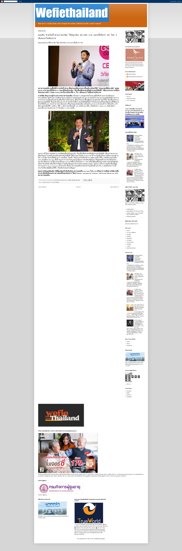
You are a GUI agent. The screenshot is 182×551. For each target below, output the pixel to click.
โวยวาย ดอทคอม (131, 100)
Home (128, 230)
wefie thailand (132, 74)
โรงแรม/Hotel (130, 242)
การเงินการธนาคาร (46, 182)
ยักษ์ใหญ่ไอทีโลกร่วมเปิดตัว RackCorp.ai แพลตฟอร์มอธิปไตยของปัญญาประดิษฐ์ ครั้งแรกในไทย (135, 139)
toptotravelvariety (131, 98)
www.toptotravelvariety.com (135, 76)
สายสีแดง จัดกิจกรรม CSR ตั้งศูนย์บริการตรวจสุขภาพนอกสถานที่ (139, 171)
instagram (129, 396)
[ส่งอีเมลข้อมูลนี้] (84, 180)
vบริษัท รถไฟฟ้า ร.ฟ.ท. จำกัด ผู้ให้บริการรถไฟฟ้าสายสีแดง (135, 213)
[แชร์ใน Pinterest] (91, 180)
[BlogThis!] (86, 180)
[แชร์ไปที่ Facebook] (89, 180)
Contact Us (129, 345)
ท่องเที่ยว (129, 234)
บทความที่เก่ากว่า (114, 187)
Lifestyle (129, 236)
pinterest (129, 395)
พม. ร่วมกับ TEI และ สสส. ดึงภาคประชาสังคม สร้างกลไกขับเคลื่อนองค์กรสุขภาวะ (139, 307)
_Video (128, 246)
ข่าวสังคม (129, 240)
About (128, 343)
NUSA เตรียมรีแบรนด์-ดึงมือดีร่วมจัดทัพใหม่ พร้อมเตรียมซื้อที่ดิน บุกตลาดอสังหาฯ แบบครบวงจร (139, 324)
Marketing (129, 238)
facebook (129, 391)
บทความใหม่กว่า (42, 187)
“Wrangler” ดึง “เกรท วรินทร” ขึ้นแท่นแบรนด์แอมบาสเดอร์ (139, 156)
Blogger (103, 538)
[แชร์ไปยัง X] (88, 180)
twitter (128, 393)
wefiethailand (130, 209)
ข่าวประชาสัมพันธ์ (55, 182)
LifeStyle (129, 244)
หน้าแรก (78, 187)
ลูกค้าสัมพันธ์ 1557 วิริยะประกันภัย (135, 211)
